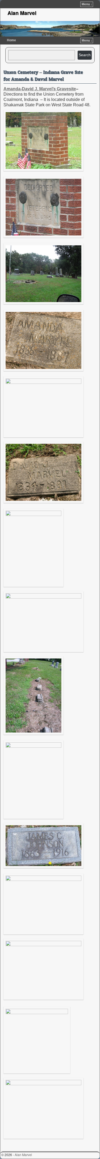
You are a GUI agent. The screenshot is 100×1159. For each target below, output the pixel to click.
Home (11, 40)
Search (85, 55)
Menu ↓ (87, 4)
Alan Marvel (21, 13)
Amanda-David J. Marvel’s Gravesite (39, 89)
